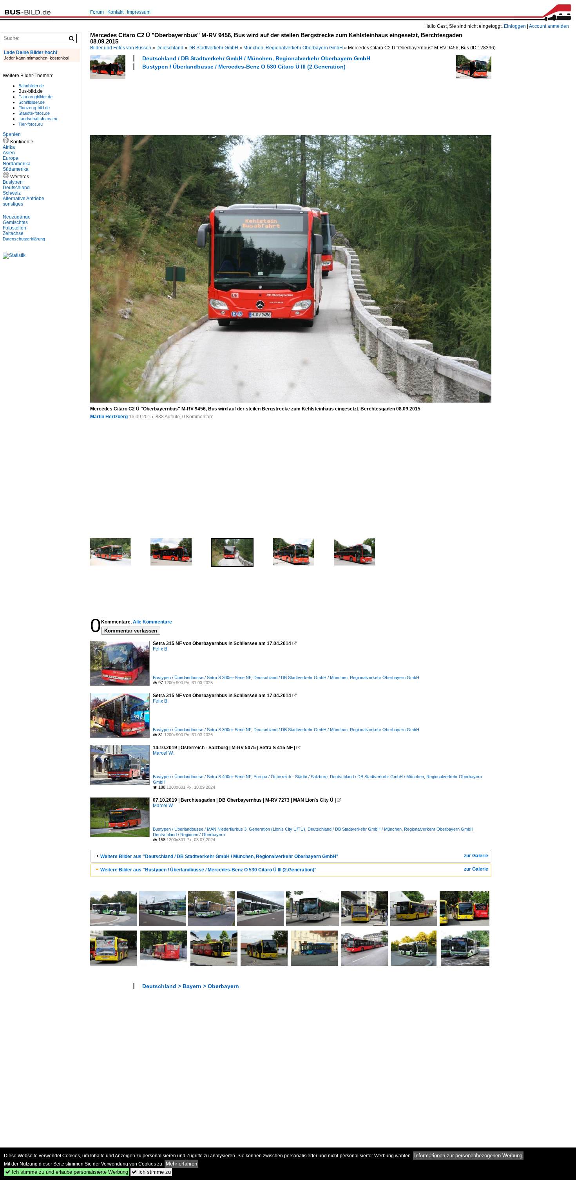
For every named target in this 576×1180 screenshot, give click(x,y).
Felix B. (160, 649)
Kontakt (115, 12)
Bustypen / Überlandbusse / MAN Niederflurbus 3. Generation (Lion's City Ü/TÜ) (229, 829)
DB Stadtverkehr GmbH (213, 48)
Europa (10, 158)
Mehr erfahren (181, 1164)
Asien (9, 152)
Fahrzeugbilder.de (35, 96)
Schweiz (12, 193)
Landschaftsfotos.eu (37, 118)
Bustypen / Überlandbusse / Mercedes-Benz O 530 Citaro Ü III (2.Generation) (244, 66)
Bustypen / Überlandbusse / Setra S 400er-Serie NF (202, 776)
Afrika (9, 147)
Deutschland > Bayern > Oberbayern (190, 986)
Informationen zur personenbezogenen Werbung (468, 1155)
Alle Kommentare (152, 622)
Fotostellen (14, 228)
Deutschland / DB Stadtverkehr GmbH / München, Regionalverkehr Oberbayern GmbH (256, 58)
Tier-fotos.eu (30, 124)
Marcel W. (163, 753)
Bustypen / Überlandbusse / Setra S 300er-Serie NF (202, 677)
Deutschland (169, 48)
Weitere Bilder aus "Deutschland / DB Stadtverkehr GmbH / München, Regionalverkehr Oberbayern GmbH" (219, 856)
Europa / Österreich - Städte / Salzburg (291, 776)
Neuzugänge (17, 217)
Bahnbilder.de (31, 85)
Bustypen (13, 182)
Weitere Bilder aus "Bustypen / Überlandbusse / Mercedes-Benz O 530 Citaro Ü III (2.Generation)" (208, 870)
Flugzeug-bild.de (34, 107)
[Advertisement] (232, 101)
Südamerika (16, 169)
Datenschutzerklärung (24, 239)
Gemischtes (15, 222)
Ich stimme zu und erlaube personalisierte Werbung (66, 1172)
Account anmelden (549, 26)
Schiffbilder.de (31, 102)
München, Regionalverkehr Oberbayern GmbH (293, 48)
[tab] (290, 856)
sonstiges (13, 204)
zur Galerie (476, 855)
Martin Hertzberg (109, 416)
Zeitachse (13, 233)
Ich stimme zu (151, 1172)
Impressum (138, 12)
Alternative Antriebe (23, 198)
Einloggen (515, 26)
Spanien (12, 134)
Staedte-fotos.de (34, 113)
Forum (97, 12)
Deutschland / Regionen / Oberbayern (189, 834)
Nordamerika (17, 163)
